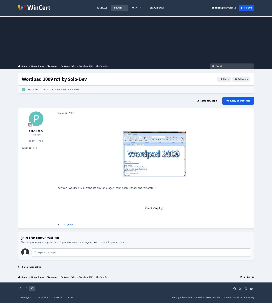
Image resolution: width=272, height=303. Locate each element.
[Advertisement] (136, 39)
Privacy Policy (41, 297)
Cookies (69, 297)
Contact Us (57, 297)
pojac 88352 (33, 89)
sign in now (91, 242)
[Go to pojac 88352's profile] (23, 89)
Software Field (71, 89)
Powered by (239, 297)
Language (25, 297)
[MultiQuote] (59, 224)
